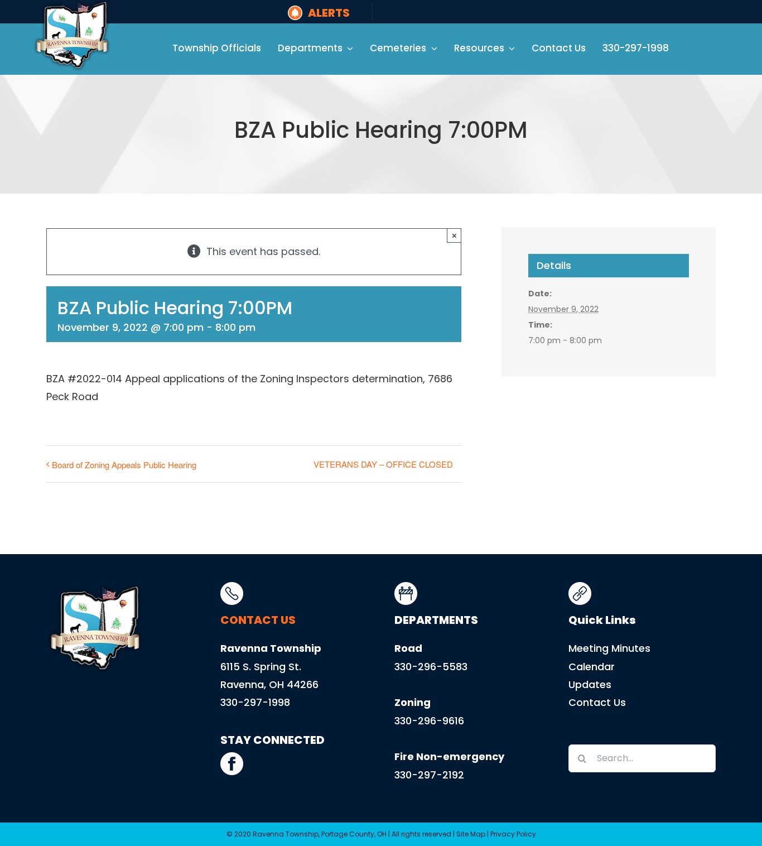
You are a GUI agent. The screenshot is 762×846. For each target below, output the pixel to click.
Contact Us (597, 702)
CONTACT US (258, 620)
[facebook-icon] (231, 757)
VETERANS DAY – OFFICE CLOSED (383, 464)
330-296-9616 (429, 721)
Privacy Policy (513, 834)
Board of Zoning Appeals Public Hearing (124, 464)
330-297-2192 (429, 775)
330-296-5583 (430, 667)
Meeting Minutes (609, 648)
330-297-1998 (255, 702)
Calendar (591, 667)
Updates (589, 684)
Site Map (470, 834)
